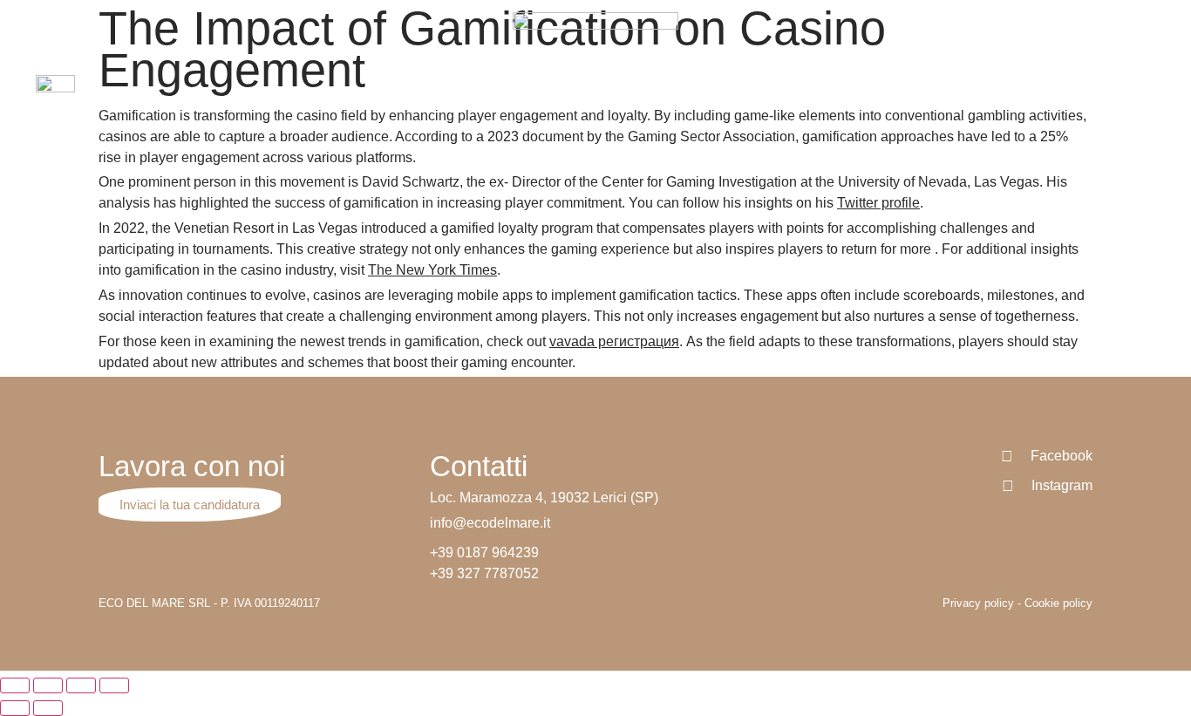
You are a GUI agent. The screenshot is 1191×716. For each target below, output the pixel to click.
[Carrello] (1147, 94)
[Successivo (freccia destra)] (48, 708)
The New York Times (432, 270)
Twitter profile (878, 202)
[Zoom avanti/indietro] (114, 685)
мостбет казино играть (412, 14)
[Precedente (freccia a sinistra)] (15, 708)
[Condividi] (48, 685)
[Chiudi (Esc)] (15, 685)
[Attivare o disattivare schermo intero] (81, 685)
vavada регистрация (614, 341)
